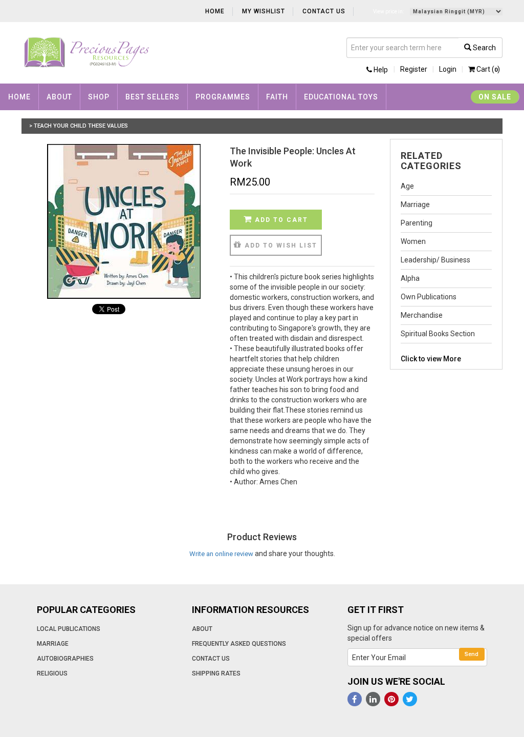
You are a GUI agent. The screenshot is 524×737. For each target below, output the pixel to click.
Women (413, 241)
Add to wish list (279, 245)
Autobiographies (65, 658)
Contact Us (323, 11)
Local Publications (68, 628)
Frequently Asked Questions (239, 643)
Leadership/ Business (435, 260)
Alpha (410, 278)
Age (407, 186)
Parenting (416, 223)
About (59, 97)
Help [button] (380, 70)
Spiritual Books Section (438, 334)
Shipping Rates (216, 673)
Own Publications (428, 297)
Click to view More (431, 359)
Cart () (487, 69)
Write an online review (221, 554)
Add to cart (280, 219)
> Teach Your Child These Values (78, 125)
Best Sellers (152, 97)
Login (447, 69)
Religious (52, 673)
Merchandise (422, 315)
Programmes (222, 97)
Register (413, 69)
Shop (99, 97)
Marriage (415, 204)
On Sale (494, 97)
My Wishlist (263, 11)
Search (483, 48)
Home (215, 11)
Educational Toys (341, 97)
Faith (277, 97)
